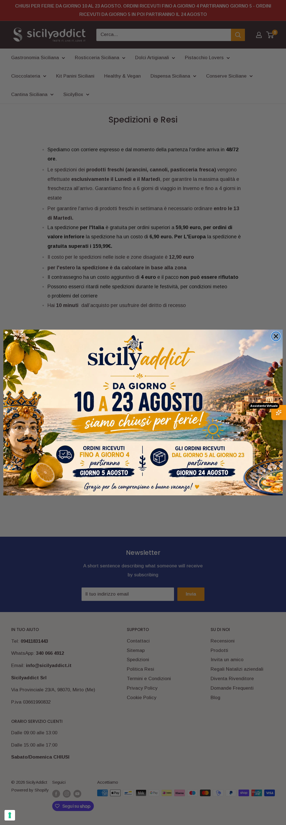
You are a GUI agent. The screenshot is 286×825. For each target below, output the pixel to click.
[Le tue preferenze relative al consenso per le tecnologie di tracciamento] (9, 815)
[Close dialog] (275, 336)
